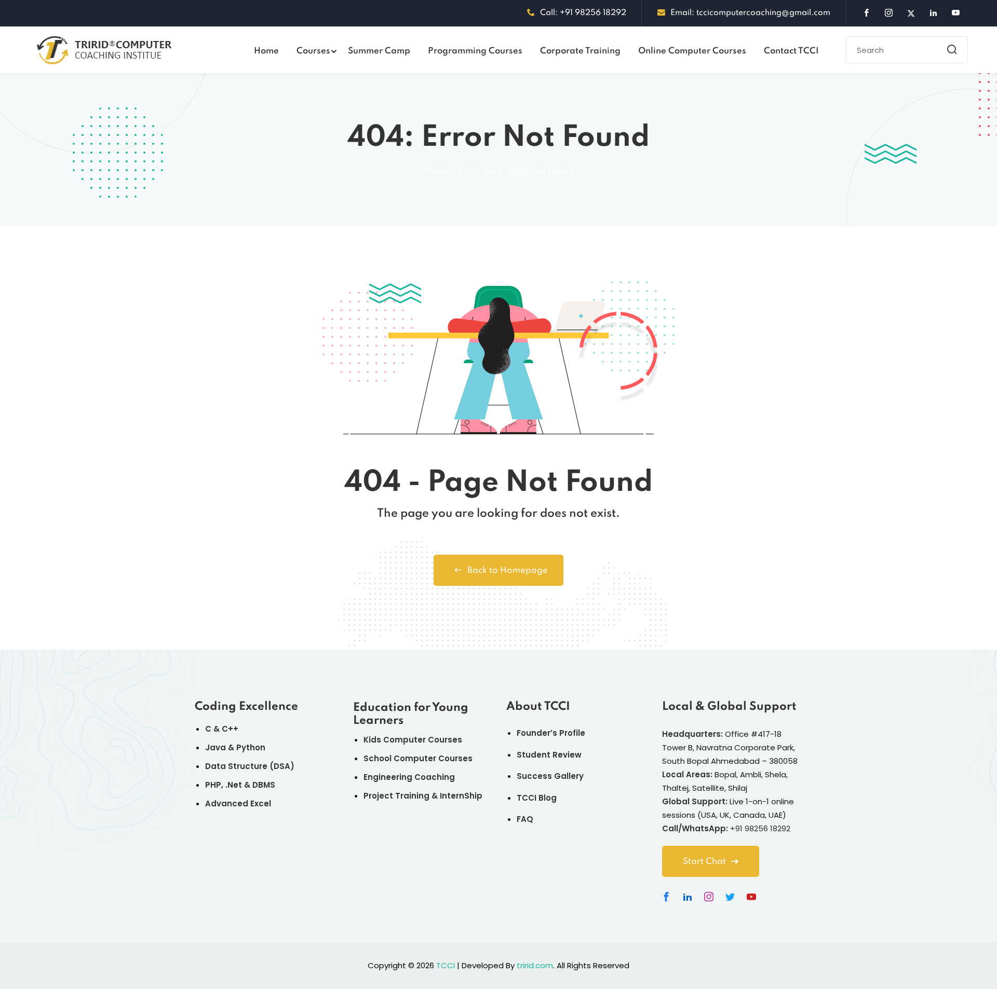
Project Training (396, 795)
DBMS (263, 784)
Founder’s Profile (551, 732)
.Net (233, 784)
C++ (230, 728)
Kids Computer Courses (412, 739)
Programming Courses (475, 51)
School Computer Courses (418, 758)
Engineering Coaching (409, 777)
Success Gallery (550, 776)
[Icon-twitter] (730, 896)
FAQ (525, 819)
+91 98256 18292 (760, 828)
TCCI (445, 965)
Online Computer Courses (692, 51)
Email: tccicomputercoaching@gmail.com (750, 13)
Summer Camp (379, 51)
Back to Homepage (507, 570)
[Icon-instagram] (708, 896)
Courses (313, 51)
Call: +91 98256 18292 (583, 13)
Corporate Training (580, 51)
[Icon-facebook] (666, 896)
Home (266, 51)
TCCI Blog (537, 797)
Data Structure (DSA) (249, 766)
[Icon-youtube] (751, 896)
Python (250, 747)
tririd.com (535, 965)
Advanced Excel (238, 803)
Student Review (549, 754)
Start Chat (704, 861)
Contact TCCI (791, 51)
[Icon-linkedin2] (687, 896)
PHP (213, 784)
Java (215, 747)
